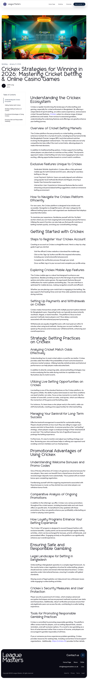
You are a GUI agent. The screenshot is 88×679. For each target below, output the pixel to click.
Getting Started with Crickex (13, 105)
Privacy (73, 673)
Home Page (67, 662)
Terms (78, 673)
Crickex (53, 114)
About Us (66, 673)
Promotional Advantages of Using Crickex (14, 115)
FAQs (82, 662)
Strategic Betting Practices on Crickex (13, 109)
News (76, 662)
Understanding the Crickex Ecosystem (12, 100)
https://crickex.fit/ (59, 641)
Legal (82, 673)
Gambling (5, 64)
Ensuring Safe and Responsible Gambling (14, 120)
